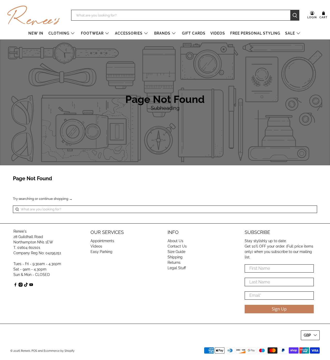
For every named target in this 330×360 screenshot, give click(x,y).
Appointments (102, 241)
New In (35, 33)
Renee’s (25, 351)
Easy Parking (101, 252)
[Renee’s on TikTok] (26, 285)
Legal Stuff (177, 268)
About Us (175, 241)
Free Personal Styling (255, 33)
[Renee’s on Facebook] (15, 285)
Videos (217, 33)
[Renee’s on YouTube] (31, 285)
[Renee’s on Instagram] (21, 285)
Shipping (175, 257)
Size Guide (176, 252)
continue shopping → (55, 199)
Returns (174, 262)
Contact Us (177, 246)
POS (34, 351)
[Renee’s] (33, 15)
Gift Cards (193, 33)
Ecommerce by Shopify (59, 351)
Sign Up (279, 309)
